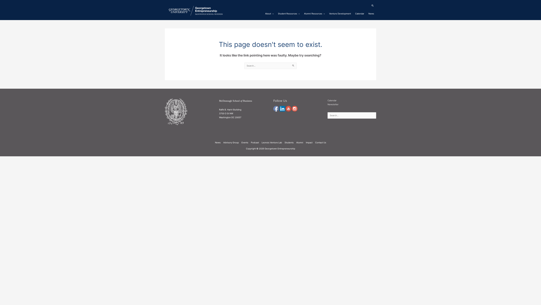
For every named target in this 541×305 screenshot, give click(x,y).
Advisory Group (231, 142)
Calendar (359, 13)
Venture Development (340, 13)
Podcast (255, 142)
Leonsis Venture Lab (272, 142)
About (268, 13)
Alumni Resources (313, 13)
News (371, 13)
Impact (309, 142)
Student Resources (287, 13)
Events (244, 142)
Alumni (299, 142)
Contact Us (320, 142)
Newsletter (333, 104)
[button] (316, 5)
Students (289, 142)
